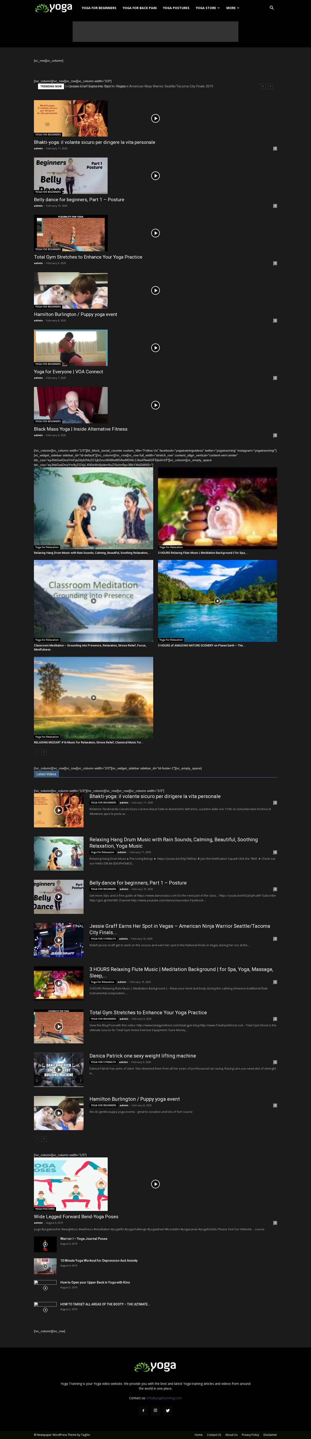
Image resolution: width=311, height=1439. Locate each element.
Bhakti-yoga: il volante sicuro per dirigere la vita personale (94, 142)
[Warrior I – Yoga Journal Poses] (45, 1244)
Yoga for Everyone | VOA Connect (68, 371)
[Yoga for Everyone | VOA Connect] (155, 348)
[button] (271, 8)
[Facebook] (143, 1410)
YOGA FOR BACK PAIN (140, 8)
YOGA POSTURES (176, 8)
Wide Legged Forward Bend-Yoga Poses (76, 1216)
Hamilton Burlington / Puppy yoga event (75, 314)
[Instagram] (155, 1410)
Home (199, 1435)
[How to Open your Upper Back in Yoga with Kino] (45, 1288)
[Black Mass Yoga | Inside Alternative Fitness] (155, 405)
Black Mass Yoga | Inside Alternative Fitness (80, 429)
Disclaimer (270, 1435)
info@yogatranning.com (164, 1398)
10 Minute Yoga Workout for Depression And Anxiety (99, 1260)
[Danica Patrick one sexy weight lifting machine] (59, 1070)
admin (38, 148)
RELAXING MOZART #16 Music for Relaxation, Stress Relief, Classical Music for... (89, 742)
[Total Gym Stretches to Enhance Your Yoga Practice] (155, 233)
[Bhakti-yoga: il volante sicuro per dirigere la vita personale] (155, 118)
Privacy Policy (250, 1435)
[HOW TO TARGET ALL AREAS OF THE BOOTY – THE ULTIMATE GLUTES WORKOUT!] (45, 1310)
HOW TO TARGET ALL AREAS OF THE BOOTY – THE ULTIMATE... (105, 1304)
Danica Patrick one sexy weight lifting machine (142, 1056)
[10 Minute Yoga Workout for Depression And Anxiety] (45, 1266)
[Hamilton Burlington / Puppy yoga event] (155, 290)
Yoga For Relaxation (47, 547)
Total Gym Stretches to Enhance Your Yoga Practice (88, 257)
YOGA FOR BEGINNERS (99, 8)
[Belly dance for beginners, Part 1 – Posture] (155, 176)
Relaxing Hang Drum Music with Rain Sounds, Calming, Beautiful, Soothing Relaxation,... (92, 552)
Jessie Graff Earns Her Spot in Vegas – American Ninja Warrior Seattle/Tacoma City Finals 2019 (139, 86)
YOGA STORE (206, 8)
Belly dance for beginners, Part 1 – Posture (79, 199)
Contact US (214, 1435)
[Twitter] (167, 1410)
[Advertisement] (155, 31)
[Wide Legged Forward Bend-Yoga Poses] (155, 1184)
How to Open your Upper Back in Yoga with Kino (95, 1282)
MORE (231, 8)
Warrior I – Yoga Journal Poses (83, 1239)
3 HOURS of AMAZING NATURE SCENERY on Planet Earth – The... (202, 645)
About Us (231, 1435)
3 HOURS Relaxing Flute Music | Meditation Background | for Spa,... (203, 552)
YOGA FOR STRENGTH (103, 938)
